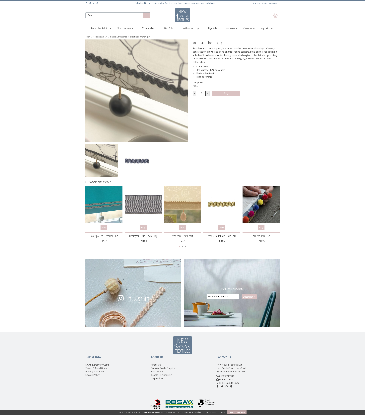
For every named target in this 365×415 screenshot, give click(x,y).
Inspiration (265, 28)
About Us (156, 364)
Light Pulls (212, 28)
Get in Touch (226, 379)
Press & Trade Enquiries (164, 368)
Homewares (229, 28)
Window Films (148, 28)
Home (89, 36)
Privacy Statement (95, 371)
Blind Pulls (168, 28)
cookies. (222, 412)
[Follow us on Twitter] (90, 3)
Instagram (138, 298)
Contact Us (273, 3)
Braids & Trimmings (190, 28)
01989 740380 (226, 376)
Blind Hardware (124, 28)
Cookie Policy (92, 375)
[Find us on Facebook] (86, 3)
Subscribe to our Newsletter (231, 289)
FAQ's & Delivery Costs (97, 364)
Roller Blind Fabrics (100, 28)
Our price (198, 82)
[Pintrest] (98, 3)
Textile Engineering (161, 375)
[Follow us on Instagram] (94, 3)
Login (264, 3)
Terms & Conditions (96, 368)
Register (256, 3)
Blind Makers (158, 371)
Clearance (247, 28)
